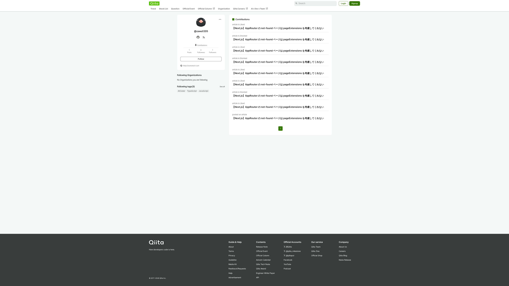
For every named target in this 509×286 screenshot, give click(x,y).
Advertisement (235, 277)
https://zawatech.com (191, 66)
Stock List (163, 9)
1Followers (212, 51)
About (231, 247)
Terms (231, 251)
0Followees (201, 51)
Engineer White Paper (265, 273)
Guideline (232, 260)
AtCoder (181, 91)
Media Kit (233, 264)
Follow (201, 59)
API (257, 277)
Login (343, 3)
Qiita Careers (240, 8)
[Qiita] (154, 3)
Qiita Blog (343, 255)
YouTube (287, 264)
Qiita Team (316, 247)
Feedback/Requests (237, 268)
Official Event (189, 9)
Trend (153, 9)
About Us (343, 247)
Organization (224, 9)
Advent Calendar (263, 260)
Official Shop (316, 255)
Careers (342, 251)
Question (175, 9)
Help (230, 273)
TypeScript (192, 91)
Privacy (232, 255)
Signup (354, 3)
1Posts (189, 51)
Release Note (262, 247)
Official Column (206, 8)
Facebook (288, 260)
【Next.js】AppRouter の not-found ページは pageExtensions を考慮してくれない (278, 28)
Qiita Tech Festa (263, 264)
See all (222, 87)
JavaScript (203, 91)
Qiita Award (261, 268)
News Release (345, 260)
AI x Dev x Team (259, 8)
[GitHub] (198, 37)
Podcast (287, 268)
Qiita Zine (315, 251)
